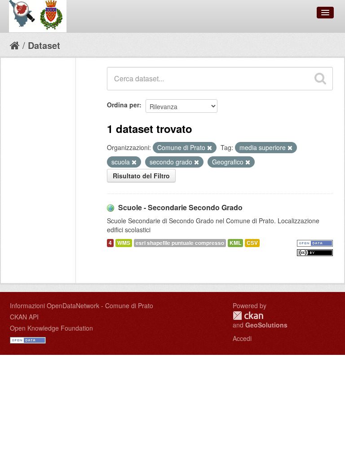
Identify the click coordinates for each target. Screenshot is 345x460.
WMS (123, 243)
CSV (252, 243)
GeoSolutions (266, 324)
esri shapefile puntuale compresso (180, 243)
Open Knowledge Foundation (51, 327)
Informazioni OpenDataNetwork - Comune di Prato (81, 305)
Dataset (44, 45)
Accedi (242, 338)
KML (235, 243)
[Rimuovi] (209, 147)
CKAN (248, 315)
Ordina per (123, 104)
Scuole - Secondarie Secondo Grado (180, 207)
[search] (320, 78)
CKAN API (24, 316)
